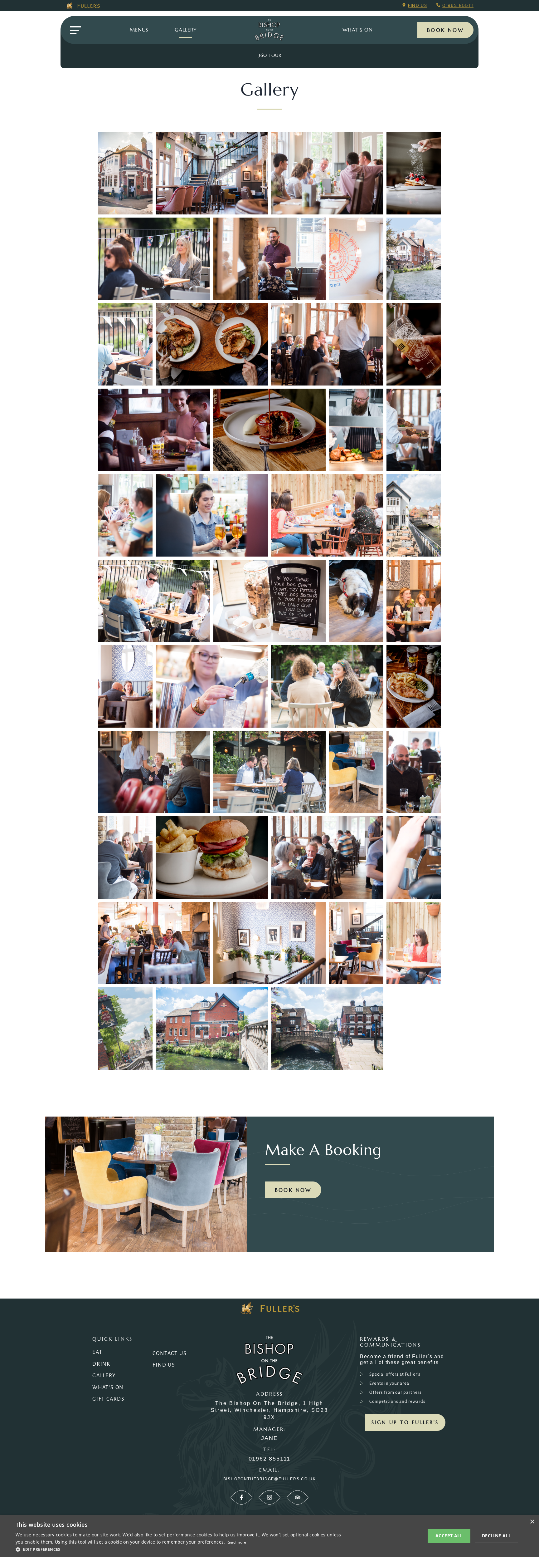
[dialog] (269, 1536)
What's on (357, 30)
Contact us (170, 1353)
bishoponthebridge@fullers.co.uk (269, 1479)
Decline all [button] (496, 1536)
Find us (417, 5)
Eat (97, 1352)
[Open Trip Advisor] (297, 1497)
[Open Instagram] (269, 1497)
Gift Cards (108, 1399)
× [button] (532, 1522)
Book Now (445, 30)
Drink (101, 1364)
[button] (180, 1548)
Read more (236, 1542)
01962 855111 (457, 5)
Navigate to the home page (269, 30)
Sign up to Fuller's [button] (405, 1422)
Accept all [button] (449, 1536)
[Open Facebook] (241, 1497)
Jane (269, 1438)
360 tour (269, 55)
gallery (186, 30)
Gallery (104, 1375)
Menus (139, 30)
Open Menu (75, 30)
